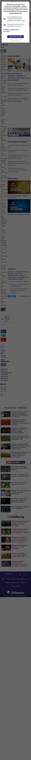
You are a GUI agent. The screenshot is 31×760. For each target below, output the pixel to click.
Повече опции (15, 40)
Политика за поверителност (11, 29)
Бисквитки (6, 31)
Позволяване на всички (15, 36)
